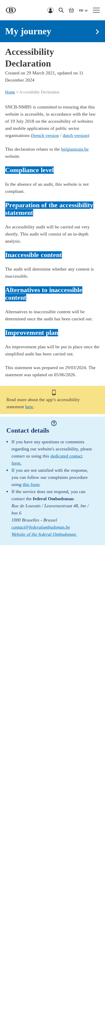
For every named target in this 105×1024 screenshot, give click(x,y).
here (29, 406)
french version (45, 135)
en (81, 10)
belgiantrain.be (75, 149)
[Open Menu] (96, 10)
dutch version (75, 135)
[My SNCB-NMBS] (50, 10)
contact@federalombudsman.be (40, 527)
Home (10, 92)
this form (31, 484)
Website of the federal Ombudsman (44, 534)
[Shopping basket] (71, 10)
